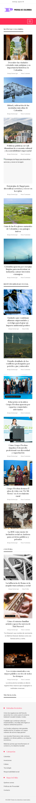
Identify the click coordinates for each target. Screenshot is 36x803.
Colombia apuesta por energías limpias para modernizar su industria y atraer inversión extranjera (18, 271)
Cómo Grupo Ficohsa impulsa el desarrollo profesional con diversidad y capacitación (18, 449)
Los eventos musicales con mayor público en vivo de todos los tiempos (18, 674)
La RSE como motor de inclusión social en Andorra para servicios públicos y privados (18, 536)
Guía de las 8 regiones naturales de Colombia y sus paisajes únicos (18, 229)
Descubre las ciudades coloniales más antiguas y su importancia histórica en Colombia (18, 66)
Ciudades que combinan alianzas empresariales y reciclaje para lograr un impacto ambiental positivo (18, 322)
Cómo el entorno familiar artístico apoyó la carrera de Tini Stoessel (18, 624)
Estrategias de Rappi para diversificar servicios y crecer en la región (18, 188)
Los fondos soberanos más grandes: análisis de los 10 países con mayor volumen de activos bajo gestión (16, 730)
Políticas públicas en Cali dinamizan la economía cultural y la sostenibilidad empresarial (18, 148)
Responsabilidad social (13, 312)
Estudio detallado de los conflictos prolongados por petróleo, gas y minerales (18, 364)
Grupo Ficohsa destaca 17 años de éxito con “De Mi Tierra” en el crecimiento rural (18, 492)
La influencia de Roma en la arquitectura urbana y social (18, 584)
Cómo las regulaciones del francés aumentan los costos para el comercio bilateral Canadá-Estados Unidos (16, 715)
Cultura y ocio (10, 577)
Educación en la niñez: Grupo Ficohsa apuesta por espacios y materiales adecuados (18, 406)
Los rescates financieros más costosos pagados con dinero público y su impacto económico (17, 738)
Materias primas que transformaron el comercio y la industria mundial (16, 745)
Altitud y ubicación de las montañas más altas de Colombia (18, 108)
